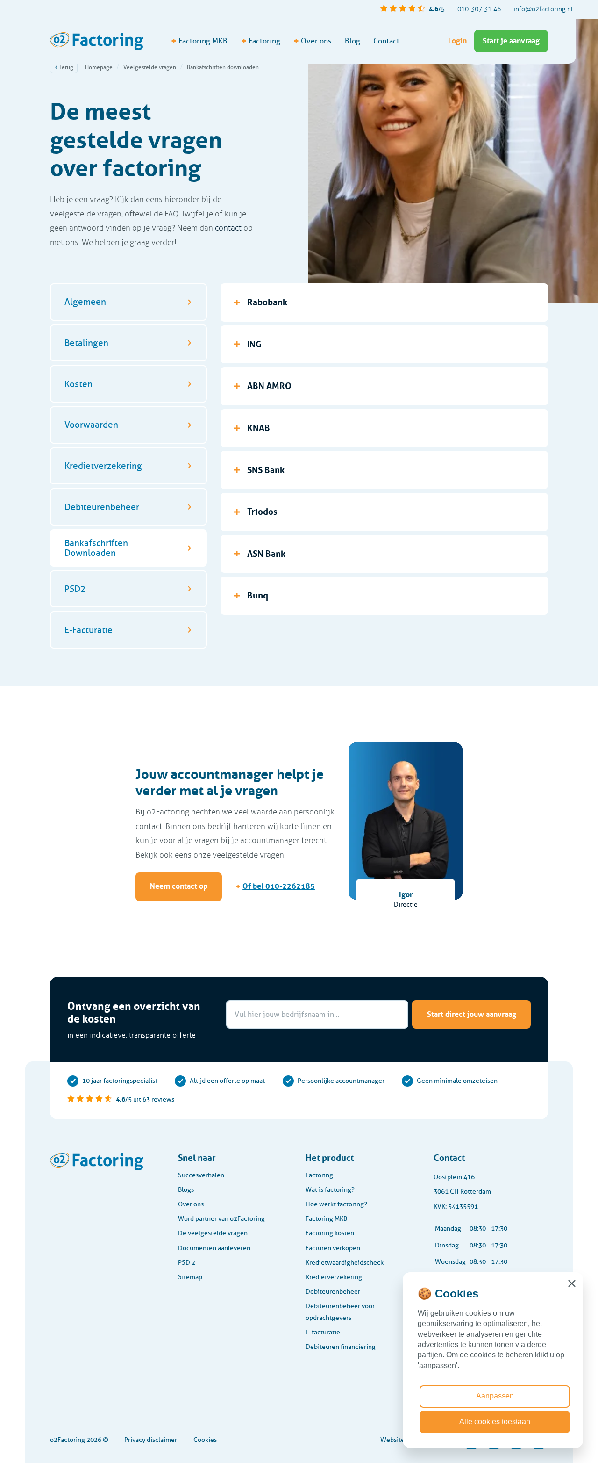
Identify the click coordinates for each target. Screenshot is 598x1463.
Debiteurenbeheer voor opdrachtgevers (340, 1312)
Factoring (319, 1175)
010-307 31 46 (479, 9)
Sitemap (190, 1277)
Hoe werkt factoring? (336, 1204)
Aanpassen (495, 1396)
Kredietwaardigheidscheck (345, 1263)
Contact (386, 40)
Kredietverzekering (334, 1277)
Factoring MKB (326, 1219)
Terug (65, 67)
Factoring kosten (330, 1233)
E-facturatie (323, 1332)
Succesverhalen (201, 1175)
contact (228, 228)
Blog (352, 40)
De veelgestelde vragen (213, 1233)
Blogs (186, 1190)
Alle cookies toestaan (494, 1422)
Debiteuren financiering (341, 1347)
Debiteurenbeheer (333, 1292)
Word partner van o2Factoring (221, 1219)
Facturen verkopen (333, 1248)
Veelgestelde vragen (149, 67)
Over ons (191, 1204)
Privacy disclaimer (150, 1440)
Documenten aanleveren (214, 1248)
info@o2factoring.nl (543, 9)
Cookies (205, 1440)
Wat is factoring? (330, 1190)
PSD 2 (186, 1263)
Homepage (99, 67)
